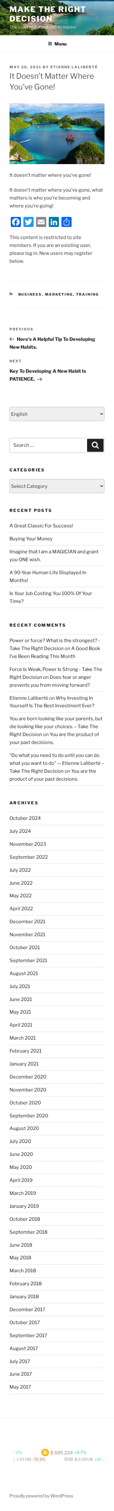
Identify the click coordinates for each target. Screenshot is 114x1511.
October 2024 (25, 818)
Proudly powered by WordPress (41, 1495)
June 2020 (21, 1154)
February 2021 (25, 1051)
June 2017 (21, 1374)
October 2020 (25, 1103)
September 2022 (29, 857)
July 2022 (20, 870)
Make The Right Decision (48, 14)
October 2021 (25, 947)
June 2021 (21, 999)
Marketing (59, 294)
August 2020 (24, 1128)
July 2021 (20, 986)
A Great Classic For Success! (41, 526)
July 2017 (20, 1361)
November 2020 (28, 1090)
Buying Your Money (31, 539)
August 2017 (24, 1348)
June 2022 (21, 883)
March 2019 (23, 1193)
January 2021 (24, 1064)
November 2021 (27, 934)
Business (30, 294)
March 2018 (23, 1271)
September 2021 (28, 960)
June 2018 (21, 1245)
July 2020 (20, 1141)
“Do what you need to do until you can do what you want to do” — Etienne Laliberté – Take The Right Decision (57, 763)
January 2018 (24, 1296)
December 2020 (28, 1077)
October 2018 (25, 1219)
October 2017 (25, 1322)
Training (87, 294)
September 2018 (29, 1232)
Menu (60, 43)
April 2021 (21, 1025)
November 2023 (28, 844)
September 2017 (28, 1335)
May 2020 (21, 1167)
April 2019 (21, 1180)
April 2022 (21, 909)
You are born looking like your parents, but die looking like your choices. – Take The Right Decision (56, 726)
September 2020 (29, 1116)
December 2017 (27, 1309)
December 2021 (27, 921)
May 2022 (21, 896)
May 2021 (20, 1012)
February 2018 (26, 1284)
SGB (59, 1459)
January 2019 (24, 1206)
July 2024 (20, 831)
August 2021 (24, 973)
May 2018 (20, 1258)
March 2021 (23, 1038)
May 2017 (20, 1387)
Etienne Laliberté (74, 67)
